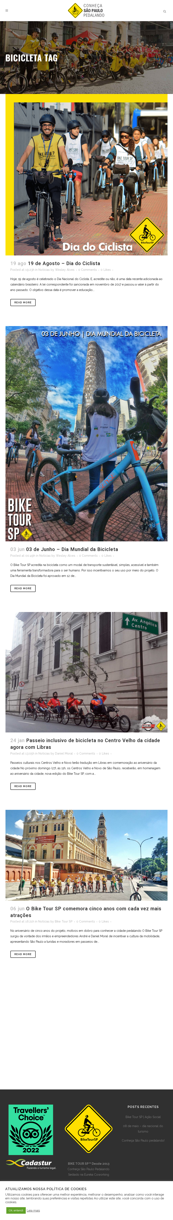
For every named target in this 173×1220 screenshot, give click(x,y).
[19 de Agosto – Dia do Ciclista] (86, 174)
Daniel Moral (64, 753)
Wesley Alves (64, 269)
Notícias (44, 269)
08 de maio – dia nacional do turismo (143, 1128)
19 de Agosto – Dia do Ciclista (64, 263)
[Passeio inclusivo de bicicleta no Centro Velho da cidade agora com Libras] (86, 672)
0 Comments (87, 269)
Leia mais (33, 1210)
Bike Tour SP (64, 921)
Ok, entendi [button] (16, 1210)
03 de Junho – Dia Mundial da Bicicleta (72, 549)
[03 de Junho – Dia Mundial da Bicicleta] (86, 433)
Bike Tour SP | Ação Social (143, 1117)
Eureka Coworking (96, 1174)
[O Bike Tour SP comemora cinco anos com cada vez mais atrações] (86, 855)
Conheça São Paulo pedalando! (143, 1140)
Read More (23, 302)
